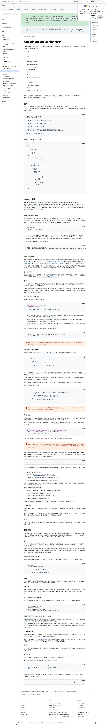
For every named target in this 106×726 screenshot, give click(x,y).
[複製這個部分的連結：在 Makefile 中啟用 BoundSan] (42, 598)
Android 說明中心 (82, 703)
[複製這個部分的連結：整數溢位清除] (35, 256)
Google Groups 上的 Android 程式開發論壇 (59, 714)
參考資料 (62, 9)
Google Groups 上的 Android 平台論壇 (58, 712)
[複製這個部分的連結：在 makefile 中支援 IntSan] (40, 296)
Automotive (53, 9)
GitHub (22, 717)
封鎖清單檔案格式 (47, 513)
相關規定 (23, 705)
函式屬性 (39, 513)
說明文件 (4, 6)
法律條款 (34, 723)
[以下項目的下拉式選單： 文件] (16, 1)
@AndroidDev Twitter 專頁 (55, 705)
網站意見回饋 (49, 723)
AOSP (25, 36)
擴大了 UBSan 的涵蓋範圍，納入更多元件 (54, 263)
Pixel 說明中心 (81, 705)
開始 (100, 17)
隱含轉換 (29, 490)
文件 (13, 1)
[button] (8, 23)
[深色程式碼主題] (83, 114)
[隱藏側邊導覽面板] (17, 723)
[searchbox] (10, 14)
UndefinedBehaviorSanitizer (55, 261)
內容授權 (39, 691)
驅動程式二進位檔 (25, 714)
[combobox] (78, 1)
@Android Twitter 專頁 (54, 703)
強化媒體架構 (27, 263)
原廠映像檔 (23, 712)
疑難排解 (52, 321)
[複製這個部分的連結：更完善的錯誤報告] (39, 216)
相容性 (33, 9)
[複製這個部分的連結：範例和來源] (32, 272)
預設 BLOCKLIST (51, 317)
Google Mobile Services (83, 712)
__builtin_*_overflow (39, 475)
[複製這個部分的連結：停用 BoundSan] (34, 632)
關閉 (93, 17)
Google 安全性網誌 (53, 710)
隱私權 (42, 723)
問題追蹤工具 (81, 717)
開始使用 (11, 9)
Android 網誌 (52, 707)
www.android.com (82, 710)
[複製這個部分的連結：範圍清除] (32, 530)
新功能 (3, 9)
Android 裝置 (42, 9)
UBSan (34, 544)
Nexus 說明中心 (81, 707)
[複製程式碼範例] (85, 114)
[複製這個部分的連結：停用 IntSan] (32, 506)
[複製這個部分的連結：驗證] (28, 519)
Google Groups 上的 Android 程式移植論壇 (59, 717)
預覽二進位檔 (24, 710)
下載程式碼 (23, 707)
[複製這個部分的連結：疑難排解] (31, 415)
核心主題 (26, 9)
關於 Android (24, 723)
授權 (39, 723)
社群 (30, 723)
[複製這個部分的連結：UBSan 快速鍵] (36, 199)
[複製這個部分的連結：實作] (29, 104)
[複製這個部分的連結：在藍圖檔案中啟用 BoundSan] (42, 556)
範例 (40, 472)
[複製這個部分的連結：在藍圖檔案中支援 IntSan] (40, 350)
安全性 (18, 9)
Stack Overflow (81, 714)
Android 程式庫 (24, 703)
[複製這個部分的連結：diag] (28, 578)
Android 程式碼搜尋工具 (26, 1)
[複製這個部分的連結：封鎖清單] (30, 587)
